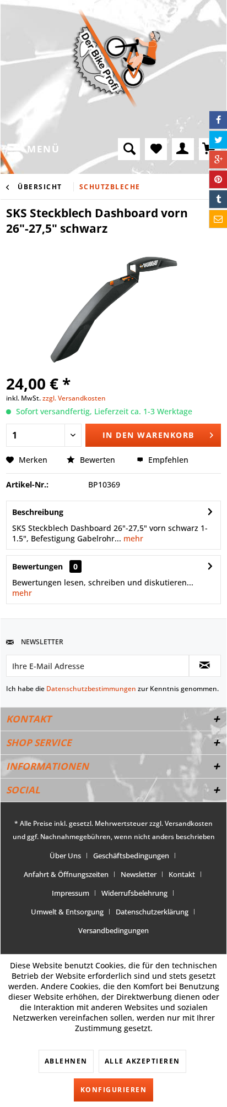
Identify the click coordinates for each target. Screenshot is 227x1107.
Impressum (70, 893)
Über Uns (65, 856)
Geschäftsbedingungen (131, 856)
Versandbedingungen (113, 930)
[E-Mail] (218, 219)
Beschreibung (37, 512)
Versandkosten (189, 823)
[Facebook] (218, 120)
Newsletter (138, 874)
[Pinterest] (218, 179)
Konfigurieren (113, 1089)
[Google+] (218, 159)
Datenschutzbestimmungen (91, 688)
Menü (43, 149)
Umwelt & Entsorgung (67, 912)
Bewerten (97, 459)
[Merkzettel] (156, 149)
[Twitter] (218, 140)
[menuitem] (33, 149)
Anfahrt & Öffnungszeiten (66, 874)
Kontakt (182, 874)
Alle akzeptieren (142, 1061)
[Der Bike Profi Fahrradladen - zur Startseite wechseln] (115, 58)
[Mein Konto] (183, 149)
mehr (132, 538)
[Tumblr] (218, 199)
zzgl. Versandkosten (74, 398)
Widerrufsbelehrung (134, 893)
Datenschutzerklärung (152, 912)
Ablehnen (66, 1061)
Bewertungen (37, 566)
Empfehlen (167, 459)
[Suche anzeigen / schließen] (129, 149)
